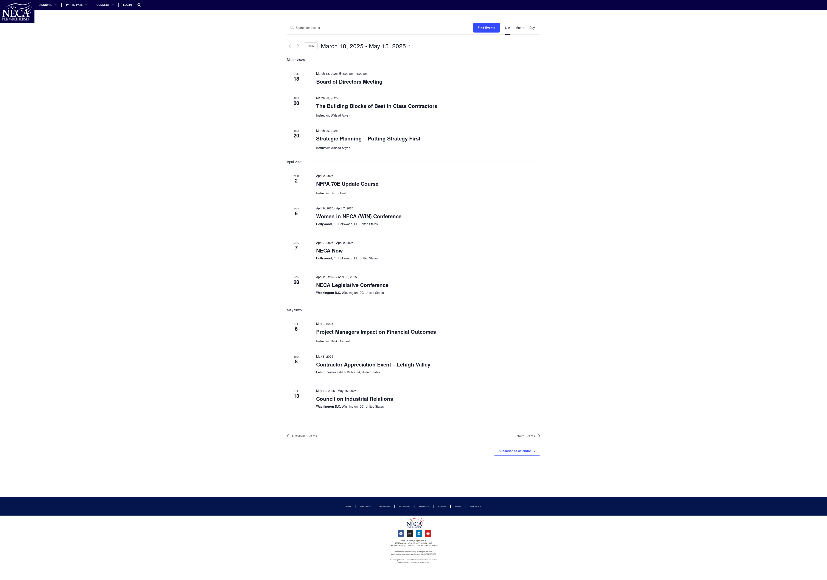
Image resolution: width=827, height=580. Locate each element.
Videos (458, 506)
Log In (127, 4)
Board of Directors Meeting (349, 81)
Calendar (442, 506)
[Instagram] (410, 533)
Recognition (424, 506)
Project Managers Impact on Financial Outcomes (376, 331)
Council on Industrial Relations (354, 398)
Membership (384, 506)
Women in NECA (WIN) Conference (358, 216)
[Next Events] (297, 45)
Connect (102, 4)
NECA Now (329, 250)
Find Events (486, 27)
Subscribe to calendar (515, 451)
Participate (74, 4)
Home (348, 506)
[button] (139, 5)
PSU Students (404, 506)
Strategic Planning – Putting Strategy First (368, 138)
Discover (45, 4)
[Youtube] (428, 533)
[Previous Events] (289, 45)
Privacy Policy (475, 506)
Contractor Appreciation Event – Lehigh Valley (373, 364)
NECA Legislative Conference (352, 284)
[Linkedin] (419, 533)
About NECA (365, 506)
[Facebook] (401, 533)
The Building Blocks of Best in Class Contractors (376, 105)
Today (310, 45)
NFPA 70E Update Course (347, 183)
